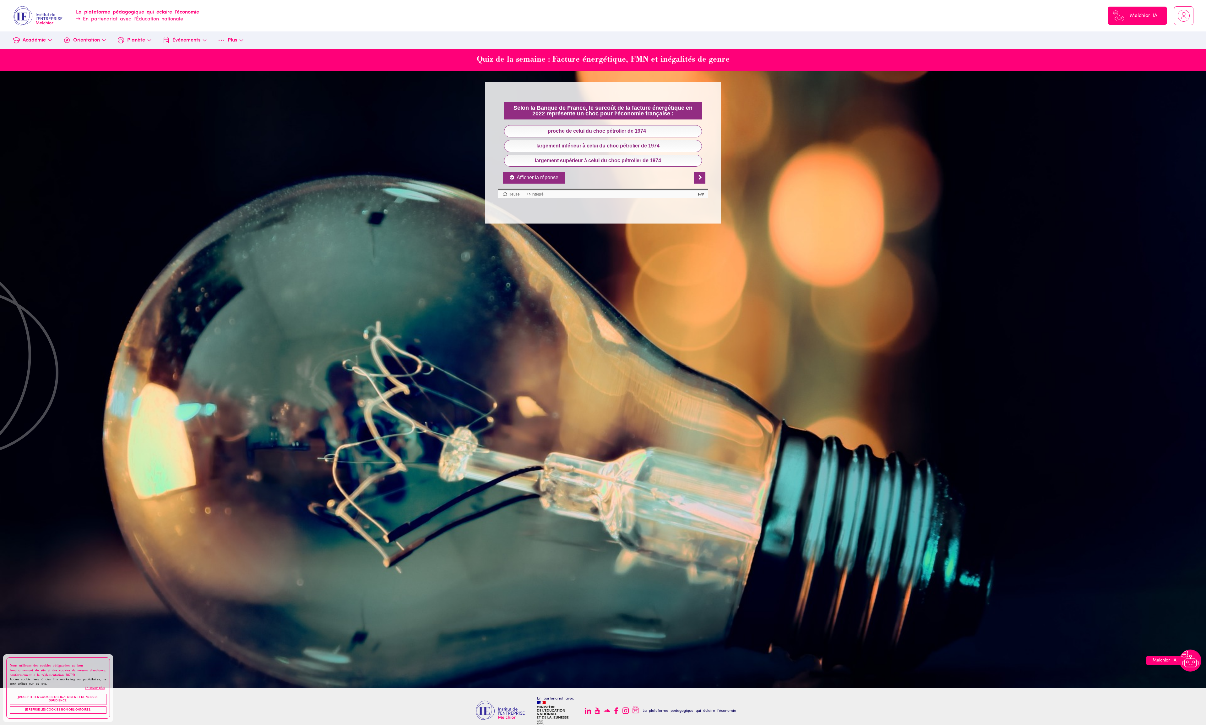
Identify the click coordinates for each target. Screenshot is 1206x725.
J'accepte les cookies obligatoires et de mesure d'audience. (58, 699)
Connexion (1183, 15)
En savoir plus (95, 688)
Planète (136, 40)
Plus (232, 40)
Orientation (86, 40)
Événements (186, 40)
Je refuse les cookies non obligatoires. (58, 709)
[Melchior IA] (1190, 661)
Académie (34, 40)
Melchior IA (1143, 15)
